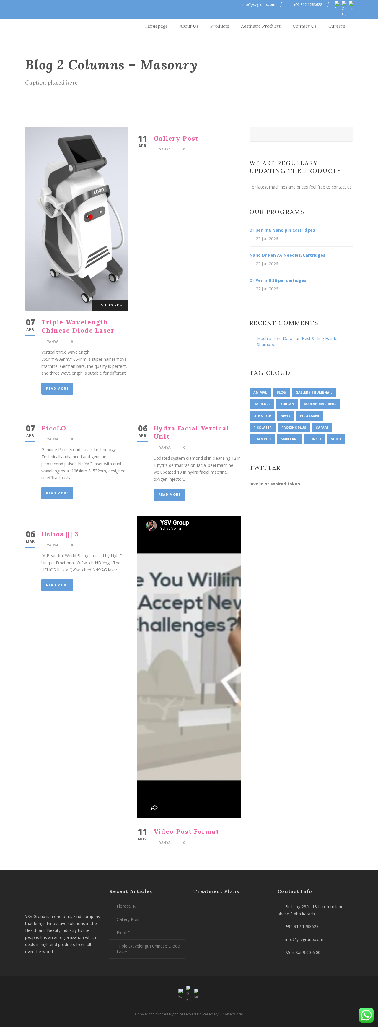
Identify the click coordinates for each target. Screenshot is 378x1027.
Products (219, 26)
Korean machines (320, 404)
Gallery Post (176, 138)
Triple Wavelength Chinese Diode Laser (78, 326)
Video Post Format (186, 831)
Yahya (52, 341)
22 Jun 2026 (267, 238)
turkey (314, 439)
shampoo (262, 439)
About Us (189, 26)
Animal (260, 392)
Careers (336, 26)
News (285, 415)
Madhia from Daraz (275, 338)
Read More (57, 388)
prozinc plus (293, 427)
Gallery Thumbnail (314, 392)
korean (287, 404)
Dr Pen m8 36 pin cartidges (278, 280)
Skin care (289, 439)
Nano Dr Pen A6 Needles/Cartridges (287, 255)
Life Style (262, 415)
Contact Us (305, 26)
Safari (322, 427)
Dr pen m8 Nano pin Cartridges (282, 230)
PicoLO (53, 428)
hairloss (262, 404)
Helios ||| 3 (60, 534)
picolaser (262, 427)
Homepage (156, 26)
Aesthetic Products (261, 26)
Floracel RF (127, 906)
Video (336, 439)
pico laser (309, 415)
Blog (281, 392)
